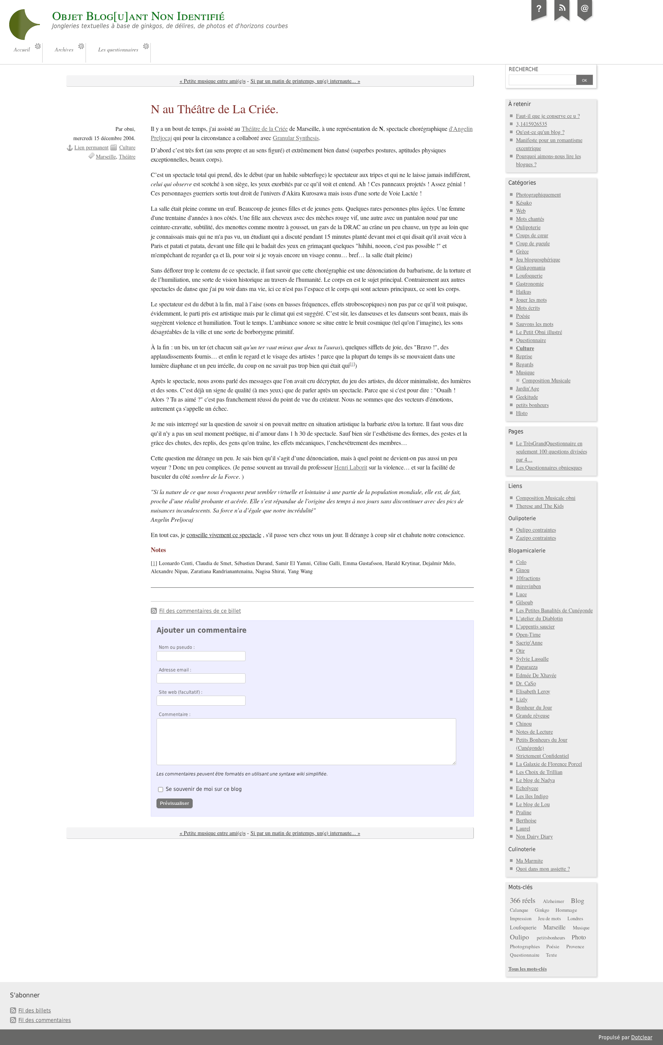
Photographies (525, 946)
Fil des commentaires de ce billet (200, 611)
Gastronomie (530, 283)
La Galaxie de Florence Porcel (549, 763)
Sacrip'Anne (529, 642)
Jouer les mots (531, 299)
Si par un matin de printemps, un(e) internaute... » (305, 80)
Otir (520, 650)
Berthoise (526, 820)
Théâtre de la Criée (265, 128)
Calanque (519, 910)
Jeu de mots (549, 918)
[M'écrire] (585, 20)
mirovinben (528, 586)
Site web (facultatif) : (181, 692)
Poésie (523, 315)
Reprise (524, 356)
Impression (520, 918)
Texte (551, 955)
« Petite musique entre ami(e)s (213, 80)
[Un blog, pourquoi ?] (539, 20)
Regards (524, 364)
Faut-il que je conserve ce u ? (548, 115)
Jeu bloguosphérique (538, 259)
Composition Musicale (546, 380)
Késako (524, 202)
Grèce (522, 251)
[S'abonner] (562, 20)
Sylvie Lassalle (532, 658)
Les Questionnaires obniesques (549, 467)
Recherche (523, 69)
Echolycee (527, 788)
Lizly (522, 699)
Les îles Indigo (532, 796)
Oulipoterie (528, 227)
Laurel (523, 828)
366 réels (522, 900)
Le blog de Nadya (535, 780)
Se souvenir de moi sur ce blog (204, 789)
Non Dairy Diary (534, 836)
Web (521, 210)
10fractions (528, 578)
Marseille (106, 156)
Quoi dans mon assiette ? (543, 868)
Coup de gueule (533, 243)
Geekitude (527, 396)
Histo (522, 413)
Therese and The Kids (540, 505)
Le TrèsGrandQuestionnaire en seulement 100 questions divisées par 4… (551, 451)
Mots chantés (530, 218)
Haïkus (523, 291)
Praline (523, 812)
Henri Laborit (350, 467)
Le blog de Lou (533, 804)
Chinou (524, 723)
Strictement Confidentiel (542, 755)
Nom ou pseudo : (177, 647)
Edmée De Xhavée (536, 675)
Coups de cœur (532, 235)
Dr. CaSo (526, 683)
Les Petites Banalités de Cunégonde (554, 610)
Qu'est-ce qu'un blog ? (540, 132)
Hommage (566, 909)
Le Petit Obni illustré (539, 332)
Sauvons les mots (534, 323)
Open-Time (528, 634)
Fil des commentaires (44, 1020)
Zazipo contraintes (536, 537)
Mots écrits (528, 307)
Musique (525, 372)
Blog (577, 900)
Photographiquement (538, 194)
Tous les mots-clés (527, 968)
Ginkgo (542, 910)
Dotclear (641, 1037)
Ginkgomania (530, 267)
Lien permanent (91, 147)
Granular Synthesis (296, 138)
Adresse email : (175, 670)
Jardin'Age (527, 388)
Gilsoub (524, 602)
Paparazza (527, 666)
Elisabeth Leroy (533, 691)
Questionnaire (531, 340)
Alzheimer (553, 901)
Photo (579, 937)
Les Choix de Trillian (539, 771)
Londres (575, 918)
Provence (575, 946)
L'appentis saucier (535, 626)
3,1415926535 (531, 123)
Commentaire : (175, 714)
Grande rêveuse (532, 715)
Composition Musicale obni (546, 497)
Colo (521, 561)
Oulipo (519, 937)
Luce (521, 594)
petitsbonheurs (551, 937)
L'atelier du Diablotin (539, 618)
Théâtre (127, 156)
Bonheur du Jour (534, 707)
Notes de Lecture (534, 731)
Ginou (522, 570)
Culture (127, 147)
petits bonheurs (532, 404)
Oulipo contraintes (536, 529)
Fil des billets (34, 1010)
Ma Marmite (529, 860)
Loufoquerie (529, 275)
